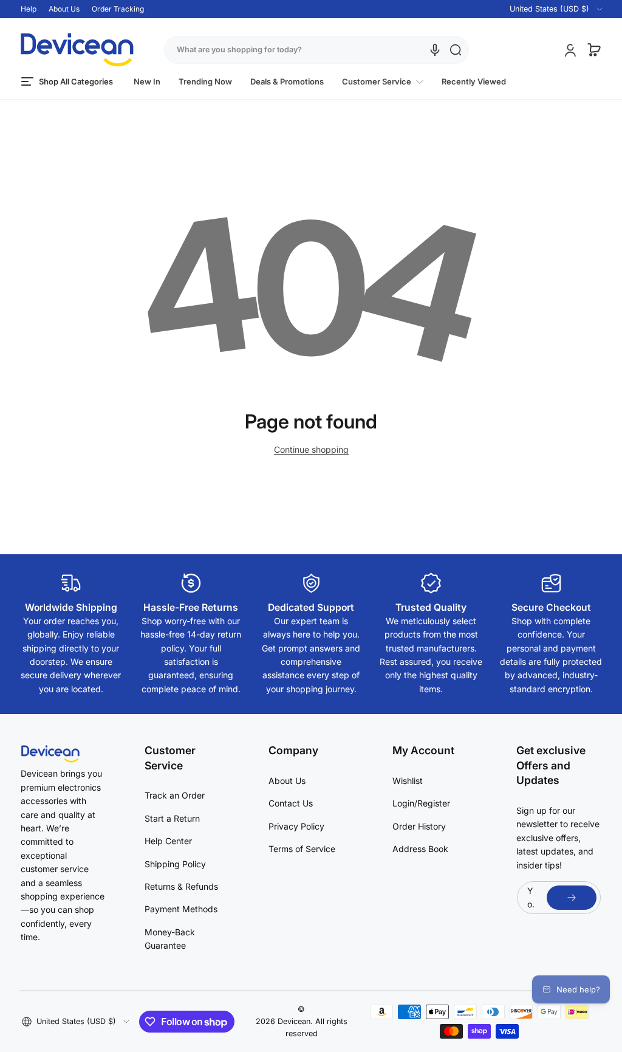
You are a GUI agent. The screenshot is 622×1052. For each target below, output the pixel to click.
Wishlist (407, 780)
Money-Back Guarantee (170, 939)
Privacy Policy (296, 826)
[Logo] (77, 50)
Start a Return (172, 818)
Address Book (420, 849)
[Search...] (455, 50)
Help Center (168, 841)
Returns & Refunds (181, 886)
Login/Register (421, 803)
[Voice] (435, 50)
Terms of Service (301, 849)
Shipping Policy (175, 864)
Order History (419, 826)
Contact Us (290, 803)
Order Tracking (118, 8)
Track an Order (175, 795)
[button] (549, 9)
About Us (64, 8)
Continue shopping (311, 449)
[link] (382, 81)
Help (28, 8)
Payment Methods (181, 909)
